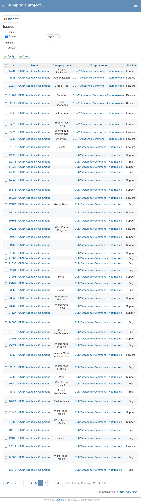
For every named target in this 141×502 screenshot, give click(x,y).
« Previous (11, 483)
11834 (12, 85)
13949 (12, 469)
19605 (12, 220)
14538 (12, 166)
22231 (12, 270)
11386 (12, 421)
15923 (12, 197)
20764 (12, 236)
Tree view (13, 19)
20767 (12, 244)
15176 (12, 189)
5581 (12, 138)
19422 (12, 212)
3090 (12, 112)
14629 (12, 171)
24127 (12, 312)
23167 (12, 283)
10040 (12, 383)
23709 (12, 306)
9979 (12, 391)
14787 (12, 70)
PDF (135, 492)
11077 (12, 146)
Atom (121, 492)
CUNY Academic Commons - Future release (98, 70)
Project (35, 65)
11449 (12, 412)
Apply (11, 56)
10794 (12, 401)
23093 (12, 276)
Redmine (59, 499)
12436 (12, 161)
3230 (12, 354)
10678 (12, 429)
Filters (11, 32)
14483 (12, 457)
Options (12, 48)
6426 (12, 132)
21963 (12, 253)
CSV (128, 492)
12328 (12, 155)
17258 (12, 204)
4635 (12, 77)
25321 (12, 345)
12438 (12, 438)
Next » (57, 483)
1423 (12, 124)
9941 (12, 376)
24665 (12, 322)
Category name (62, 65)
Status (12, 36)
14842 (12, 180)
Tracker (131, 65)
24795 (12, 338)
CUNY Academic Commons (34, 70)
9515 (12, 367)
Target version (100, 65)
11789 (12, 95)
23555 (12, 289)
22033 (12, 263)
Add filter (9, 42)
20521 (12, 228)
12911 (12, 446)
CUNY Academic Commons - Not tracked (98, 146)
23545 (12, 298)
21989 (12, 258)
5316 (12, 103)
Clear (26, 56)
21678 (12, 331)
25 (94, 483)
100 (104, 483)
